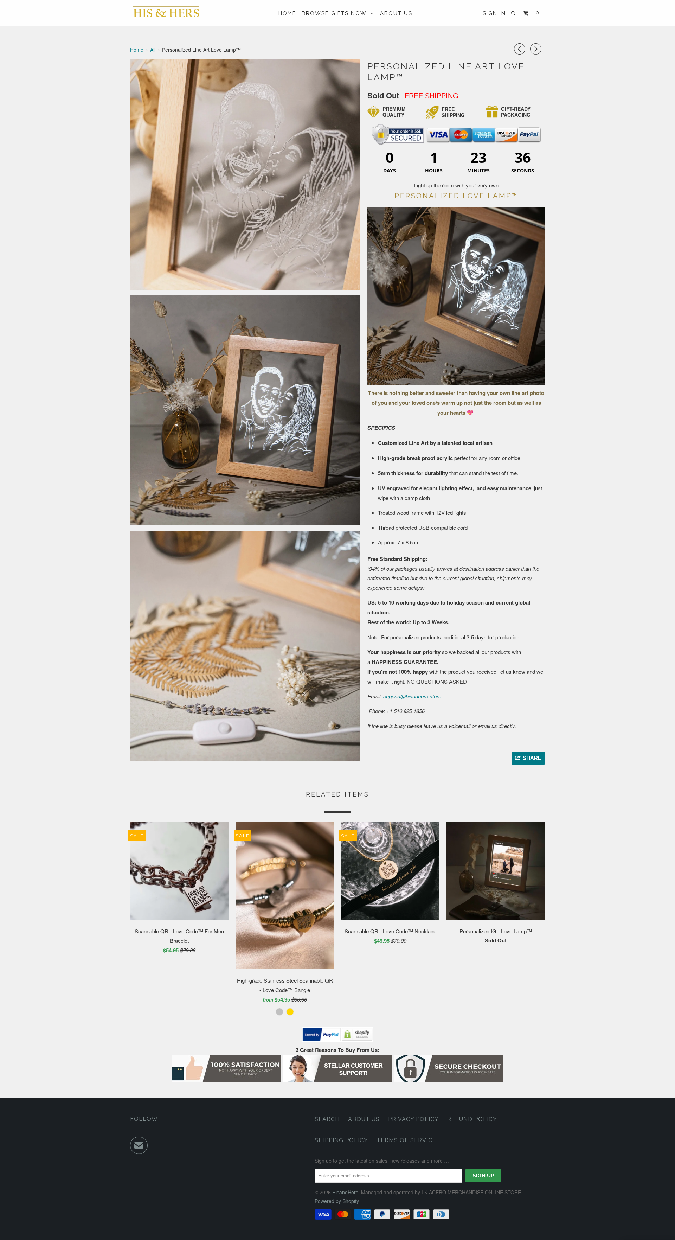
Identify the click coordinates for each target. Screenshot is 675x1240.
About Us (396, 13)
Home (287, 13)
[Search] (514, 13)
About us (364, 1119)
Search (327, 1119)
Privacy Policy (413, 1119)
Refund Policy (472, 1119)
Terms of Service (406, 1140)
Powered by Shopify (337, 1200)
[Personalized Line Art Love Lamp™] (245, 174)
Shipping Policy (341, 1140)
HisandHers (345, 1192)
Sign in (494, 13)
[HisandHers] (166, 13)
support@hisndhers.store (412, 696)
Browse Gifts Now (336, 13)
